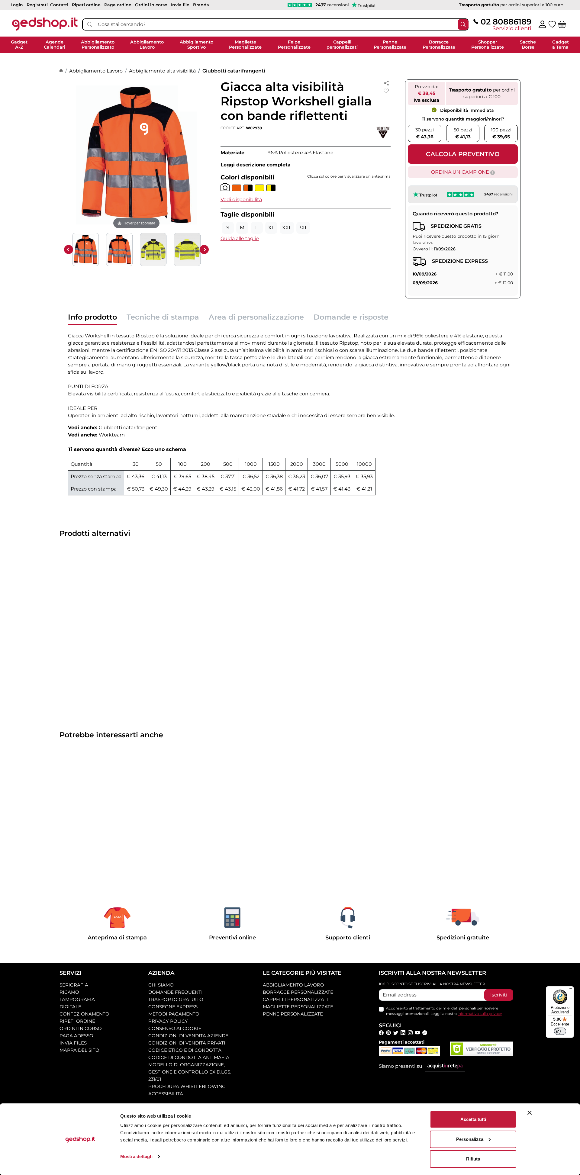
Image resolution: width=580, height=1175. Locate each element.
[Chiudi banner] (529, 1113)
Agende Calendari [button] (54, 44)
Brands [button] (201, 5)
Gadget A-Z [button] (19, 44)
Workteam (112, 435)
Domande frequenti (175, 992)
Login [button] (17, 5)
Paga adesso (76, 1035)
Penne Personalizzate (293, 1014)
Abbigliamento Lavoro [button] (147, 44)
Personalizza (469, 1139)
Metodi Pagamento (173, 1014)
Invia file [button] (180, 5)
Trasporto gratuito (175, 999)
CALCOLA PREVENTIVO (463, 154)
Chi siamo (161, 985)
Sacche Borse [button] (528, 44)
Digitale (70, 1006)
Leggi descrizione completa (256, 165)
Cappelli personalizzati (295, 999)
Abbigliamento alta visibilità (162, 71)
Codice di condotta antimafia (188, 1057)
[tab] (92, 319)
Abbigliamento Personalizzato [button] (97, 44)
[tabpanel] (290, 412)
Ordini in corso (81, 1028)
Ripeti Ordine (77, 1021)
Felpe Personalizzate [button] (294, 44)
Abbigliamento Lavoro (96, 71)
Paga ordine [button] (117, 5)
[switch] (560, 1031)
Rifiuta (473, 1158)
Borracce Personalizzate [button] (439, 44)
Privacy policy (168, 1021)
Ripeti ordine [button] (86, 5)
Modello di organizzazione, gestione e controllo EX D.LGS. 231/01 (189, 1072)
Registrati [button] (37, 5)
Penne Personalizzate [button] (390, 44)
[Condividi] (386, 83)
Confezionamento (84, 1014)
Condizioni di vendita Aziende (188, 1035)
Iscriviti (498, 995)
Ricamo (69, 992)
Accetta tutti (473, 1119)
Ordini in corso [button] (151, 5)
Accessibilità (165, 1093)
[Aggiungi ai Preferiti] (386, 91)
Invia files (73, 1043)
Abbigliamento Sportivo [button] (196, 44)
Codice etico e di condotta (184, 1050)
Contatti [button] (59, 5)
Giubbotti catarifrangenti (233, 71)
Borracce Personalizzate (298, 992)
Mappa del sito (79, 1050)
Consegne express (173, 1006)
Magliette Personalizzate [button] (245, 44)
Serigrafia (74, 985)
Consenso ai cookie (174, 1028)
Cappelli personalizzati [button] (342, 44)
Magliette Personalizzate (298, 1006)
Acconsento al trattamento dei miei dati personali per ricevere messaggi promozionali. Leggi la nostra (444, 1011)
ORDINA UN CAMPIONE (460, 172)
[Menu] (570, 989)
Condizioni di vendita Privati (186, 1043)
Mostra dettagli (136, 1156)
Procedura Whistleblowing (187, 1086)
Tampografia (77, 999)
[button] (241, 199)
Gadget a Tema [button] (560, 44)
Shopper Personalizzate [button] (487, 44)
